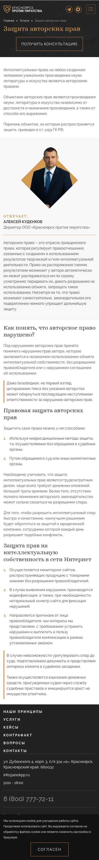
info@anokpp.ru (16, 775)
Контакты (15, 751)
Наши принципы (23, 712)
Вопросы (14, 743)
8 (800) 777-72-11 (28, 799)
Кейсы (11, 727)
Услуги (12, 719)
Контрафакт (17, 735)
